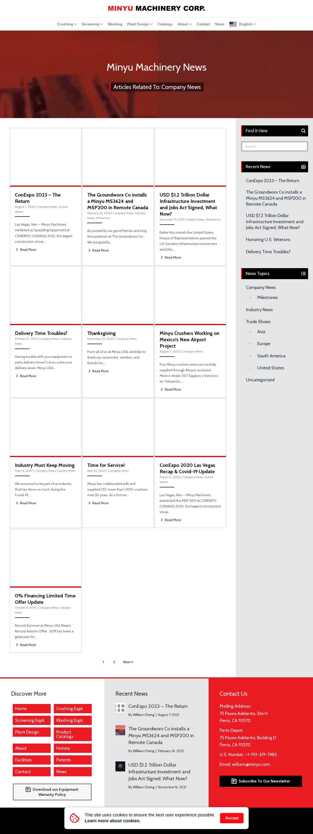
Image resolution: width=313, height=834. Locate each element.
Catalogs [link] (165, 24)
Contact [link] (203, 24)
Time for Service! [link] (106, 465)
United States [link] (270, 368)
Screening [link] (90, 24)
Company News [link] (47, 206)
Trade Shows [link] (258, 321)
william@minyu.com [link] (251, 764)
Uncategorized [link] (260, 380)
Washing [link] (115, 24)
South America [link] (271, 356)
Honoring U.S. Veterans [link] (268, 239)
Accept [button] (231, 818)
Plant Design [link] (138, 24)
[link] (156, 8)
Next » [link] (128, 662)
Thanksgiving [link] (101, 333)
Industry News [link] (195, 219)
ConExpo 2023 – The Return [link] (272, 180)
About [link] (183, 24)
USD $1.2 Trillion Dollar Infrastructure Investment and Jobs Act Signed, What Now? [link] (274, 221)
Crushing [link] (65, 24)
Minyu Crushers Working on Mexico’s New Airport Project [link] (189, 339)
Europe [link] (263, 343)
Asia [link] (261, 331)
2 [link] (114, 662)
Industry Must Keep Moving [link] (45, 465)
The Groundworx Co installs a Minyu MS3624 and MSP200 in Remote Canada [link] (117, 201)
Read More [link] (27, 249)
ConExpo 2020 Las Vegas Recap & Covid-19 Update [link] (187, 468)
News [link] (219, 24)
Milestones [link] (103, 218)
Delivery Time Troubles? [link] (41, 333)
